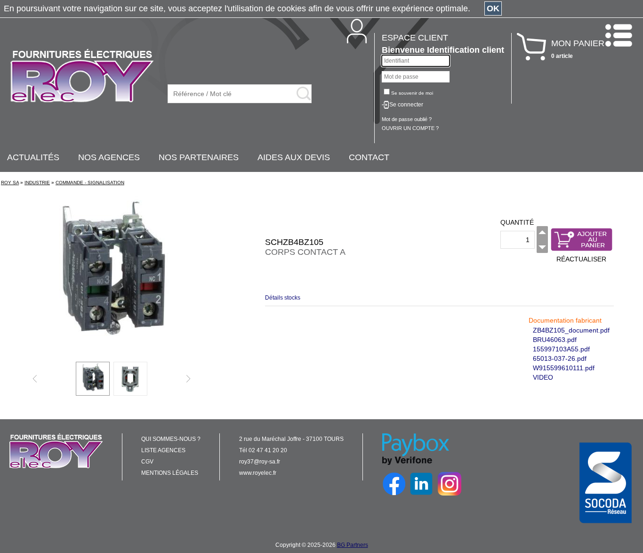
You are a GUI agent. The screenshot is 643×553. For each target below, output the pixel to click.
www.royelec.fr (257, 473)
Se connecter (406, 104)
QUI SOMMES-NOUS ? (171, 439)
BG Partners (352, 545)
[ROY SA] (81, 76)
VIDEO (543, 377)
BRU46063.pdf (555, 339)
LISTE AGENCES (163, 450)
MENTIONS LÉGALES (169, 473)
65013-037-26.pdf (560, 358)
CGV (147, 461)
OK (493, 8)
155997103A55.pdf (561, 349)
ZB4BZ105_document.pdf (571, 330)
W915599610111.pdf (564, 368)
